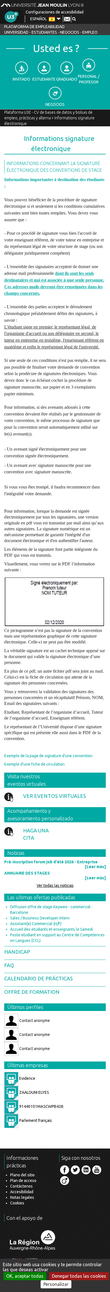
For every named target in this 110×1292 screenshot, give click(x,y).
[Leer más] (95, 866)
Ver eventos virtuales (54, 796)
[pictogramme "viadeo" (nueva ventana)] (64, 1180)
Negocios (55, 104)
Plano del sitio (22, 1175)
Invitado (21, 79)
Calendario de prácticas (38, 978)
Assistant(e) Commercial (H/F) (35, 923)
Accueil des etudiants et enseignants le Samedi (51, 929)
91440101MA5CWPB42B (40, 1106)
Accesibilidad (21, 1192)
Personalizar (56, 1284)
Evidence (26, 1078)
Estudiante (44, 79)
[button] (74, 19)
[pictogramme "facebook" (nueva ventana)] (64, 1169)
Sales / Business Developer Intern (40, 918)
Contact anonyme (34, 1020)
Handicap (17, 952)
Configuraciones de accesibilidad (54, 12)
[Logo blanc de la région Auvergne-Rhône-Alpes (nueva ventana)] (32, 1240)
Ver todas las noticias (55, 885)
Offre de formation (32, 992)
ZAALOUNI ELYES (33, 1092)
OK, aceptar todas (24, 1276)
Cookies (17, 1203)
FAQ (9, 965)
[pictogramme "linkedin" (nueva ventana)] (86, 1169)
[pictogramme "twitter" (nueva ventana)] (75, 1169)
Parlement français (35, 1120)
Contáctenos (21, 1186)
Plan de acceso (23, 1180)
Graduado (66, 79)
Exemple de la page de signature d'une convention (48, 756)
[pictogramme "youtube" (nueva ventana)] (96, 1169)
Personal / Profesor (88, 79)
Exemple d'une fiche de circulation (34, 764)
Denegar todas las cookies (79, 1276)
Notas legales (22, 1197)
